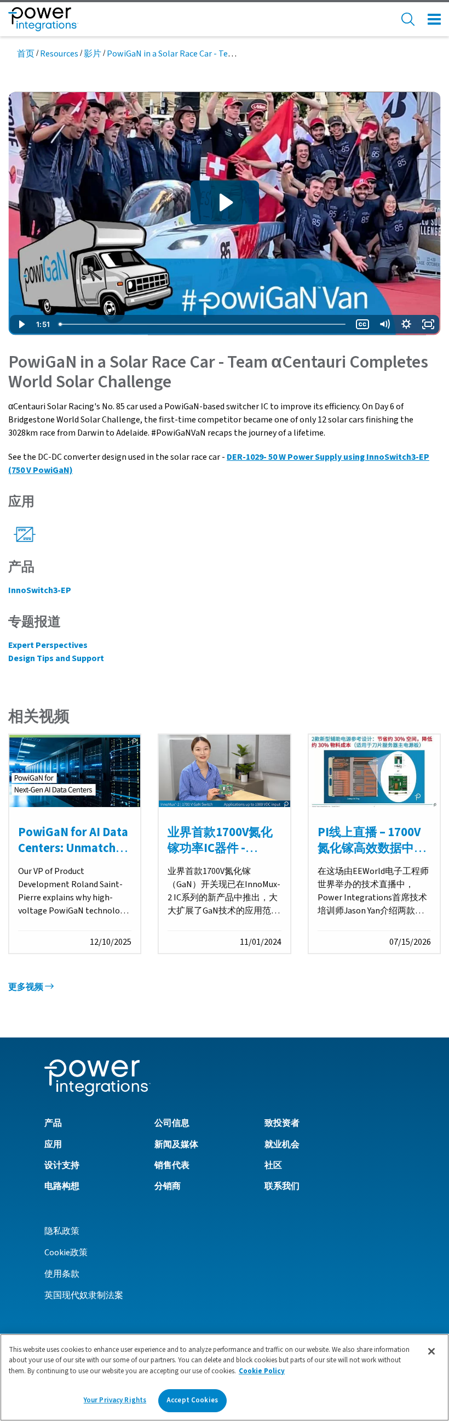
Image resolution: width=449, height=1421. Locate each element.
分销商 (167, 1186)
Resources (59, 54)
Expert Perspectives (48, 645)
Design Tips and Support (56, 658)
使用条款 (61, 1274)
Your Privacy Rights (115, 1400)
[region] (224, 1377)
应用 (53, 1144)
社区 (273, 1165)
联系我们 (282, 1186)
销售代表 (171, 1165)
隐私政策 (61, 1231)
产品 (53, 1123)
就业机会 (282, 1144)
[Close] (431, 1351)
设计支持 (61, 1165)
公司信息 (171, 1123)
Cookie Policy (262, 1371)
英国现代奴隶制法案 (83, 1295)
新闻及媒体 (176, 1144)
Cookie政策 (66, 1253)
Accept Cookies (192, 1400)
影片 (92, 54)
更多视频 (26, 987)
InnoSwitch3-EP (39, 590)
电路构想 (61, 1186)
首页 (25, 54)
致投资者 (282, 1123)
